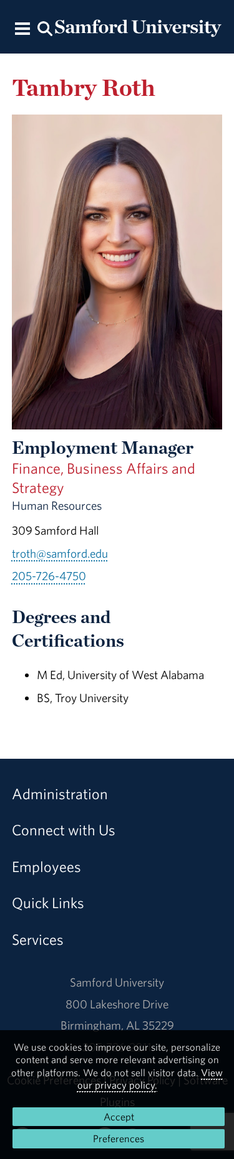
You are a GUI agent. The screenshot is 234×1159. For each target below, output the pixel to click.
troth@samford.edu (60, 553)
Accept (119, 1116)
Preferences (118, 1138)
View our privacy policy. (150, 1078)
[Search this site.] (46, 27)
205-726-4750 (49, 575)
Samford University (117, 982)
